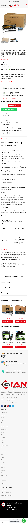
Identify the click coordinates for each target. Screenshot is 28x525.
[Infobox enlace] (14, 355)
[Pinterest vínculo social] (14, 1)
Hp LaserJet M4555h (17, 130)
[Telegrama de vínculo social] (18, 1)
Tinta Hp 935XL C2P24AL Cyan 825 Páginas (7, 343)
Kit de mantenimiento (10, 47)
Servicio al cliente (6, 487)
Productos (4, 427)
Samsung (3, 480)
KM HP (18, 47)
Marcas (8, 124)
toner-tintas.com (9, 276)
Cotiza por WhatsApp (9, 109)
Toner (2, 432)
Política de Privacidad (6, 492)
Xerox (2, 457)
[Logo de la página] (14, 5)
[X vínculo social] (12, 1)
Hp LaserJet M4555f (17, 128)
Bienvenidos (4, 412)
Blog (2, 420)
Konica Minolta (4, 475)
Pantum (3, 478)
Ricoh (2, 472)
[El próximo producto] (26, 47)
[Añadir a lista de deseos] (11, 306)
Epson (2, 459)
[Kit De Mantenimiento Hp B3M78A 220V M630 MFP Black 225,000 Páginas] (8, 310)
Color (12, 122)
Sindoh (2, 483)
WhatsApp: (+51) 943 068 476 (10, 98)
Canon (2, 465)
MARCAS (3, 452)
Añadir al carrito (14, 105)
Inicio (2, 47)
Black (8, 122)
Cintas (2, 442)
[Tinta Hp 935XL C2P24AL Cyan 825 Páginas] (8, 335)
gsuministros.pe (18, 276)
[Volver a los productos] (24, 47)
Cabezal (3, 437)
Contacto (3, 422)
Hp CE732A (9, 127)
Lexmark (3, 470)
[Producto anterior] (22, 47)
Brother (3, 462)
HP (2, 454)
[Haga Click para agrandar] (4, 32)
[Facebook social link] (10, 1)
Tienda (2, 417)
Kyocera (3, 467)
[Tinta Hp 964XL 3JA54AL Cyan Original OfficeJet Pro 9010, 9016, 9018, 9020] (20, 335)
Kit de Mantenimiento (6, 447)
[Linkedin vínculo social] (16, 1)
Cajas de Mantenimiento (7, 440)
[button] (9, 109)
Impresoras (3, 429)
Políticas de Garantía (6, 490)
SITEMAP (3, 409)
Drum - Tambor (4, 445)
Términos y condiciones (6, 495)
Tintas (2, 434)
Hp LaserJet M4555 (17, 127)
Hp (15, 122)
